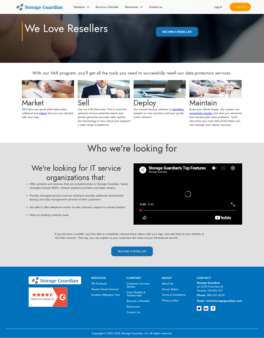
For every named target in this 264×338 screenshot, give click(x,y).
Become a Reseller (138, 301)
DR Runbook (99, 283)
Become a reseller (132, 251)
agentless (178, 109)
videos (43, 113)
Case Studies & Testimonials (136, 294)
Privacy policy (170, 300)
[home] (39, 7)
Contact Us (133, 312)
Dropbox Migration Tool (105, 294)
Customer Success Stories (138, 285)
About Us (167, 283)
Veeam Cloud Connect (105, 289)
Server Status (170, 289)
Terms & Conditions (174, 294)
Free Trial (240, 7)
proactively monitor (201, 113)
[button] (82, 7)
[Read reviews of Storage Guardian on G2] (48, 296)
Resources (133, 306)
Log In (218, 7)
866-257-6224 (211, 295)
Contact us (155, 7)
